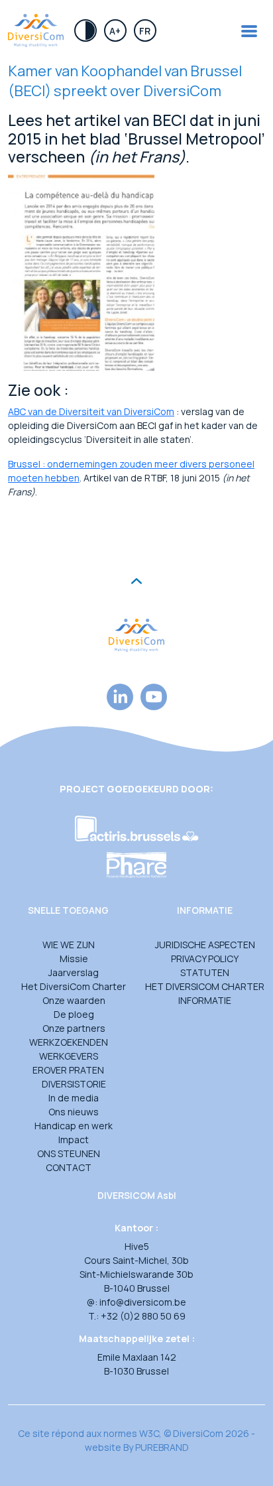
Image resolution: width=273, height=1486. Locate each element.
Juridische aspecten (205, 944)
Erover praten (68, 1070)
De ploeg (74, 1014)
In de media (73, 1097)
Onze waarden (73, 1000)
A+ (115, 31)
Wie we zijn (68, 944)
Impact (73, 1139)
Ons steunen (68, 1153)
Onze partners (73, 1028)
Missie (74, 958)
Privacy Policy (205, 958)
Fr (144, 31)
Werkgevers (68, 1056)
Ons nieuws (73, 1111)
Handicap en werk (73, 1125)
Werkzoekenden (68, 1042)
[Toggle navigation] (249, 30)
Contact (68, 1167)
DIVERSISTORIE (74, 1084)
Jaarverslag (73, 972)
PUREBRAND (162, 1447)
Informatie (204, 1000)
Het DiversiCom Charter (73, 986)
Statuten (204, 972)
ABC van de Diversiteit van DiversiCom (91, 411)
